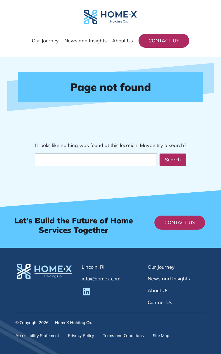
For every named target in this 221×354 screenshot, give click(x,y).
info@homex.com (101, 278)
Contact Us (164, 41)
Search (173, 159)
